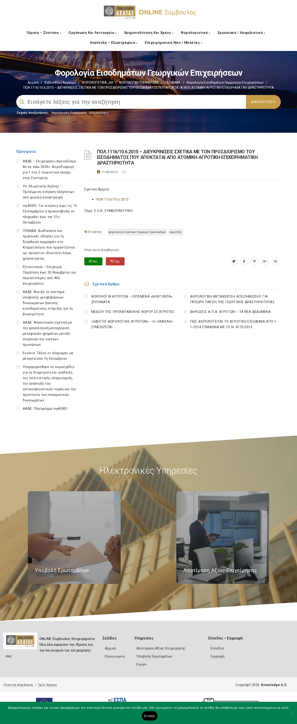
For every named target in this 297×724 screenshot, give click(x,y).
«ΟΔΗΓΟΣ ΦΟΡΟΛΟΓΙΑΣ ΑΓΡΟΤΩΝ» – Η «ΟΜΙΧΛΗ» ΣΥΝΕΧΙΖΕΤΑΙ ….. (132, 324)
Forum (141, 664)
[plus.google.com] (265, 261)
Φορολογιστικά (195, 33)
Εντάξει (149, 716)
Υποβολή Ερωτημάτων (154, 656)
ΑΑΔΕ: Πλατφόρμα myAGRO (45, 408)
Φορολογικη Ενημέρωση (69, 112)
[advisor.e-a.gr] (275, 261)
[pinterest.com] (254, 261)
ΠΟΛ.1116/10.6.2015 (112, 199)
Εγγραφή (217, 656)
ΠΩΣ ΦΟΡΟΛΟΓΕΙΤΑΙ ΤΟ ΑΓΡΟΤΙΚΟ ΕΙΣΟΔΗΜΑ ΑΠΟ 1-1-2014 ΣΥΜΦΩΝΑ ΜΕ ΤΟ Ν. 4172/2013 (234, 324)
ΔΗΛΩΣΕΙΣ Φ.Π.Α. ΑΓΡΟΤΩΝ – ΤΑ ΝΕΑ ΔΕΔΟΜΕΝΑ (230, 312)
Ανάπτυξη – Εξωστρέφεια (113, 43)
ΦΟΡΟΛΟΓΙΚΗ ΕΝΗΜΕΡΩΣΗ (138, 82)
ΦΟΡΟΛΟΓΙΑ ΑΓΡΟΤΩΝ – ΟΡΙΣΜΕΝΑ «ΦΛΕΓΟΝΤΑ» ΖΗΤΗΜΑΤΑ (132, 299)
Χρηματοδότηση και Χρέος (148, 33)
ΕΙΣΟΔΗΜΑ (173, 82)
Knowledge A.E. (274, 685)
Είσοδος (217, 648)
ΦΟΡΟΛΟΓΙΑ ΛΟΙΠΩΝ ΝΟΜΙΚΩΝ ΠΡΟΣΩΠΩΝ (137, 232)
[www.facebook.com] (244, 261)
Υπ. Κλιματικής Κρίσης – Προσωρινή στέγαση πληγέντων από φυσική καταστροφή (48, 191)
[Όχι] (291, 715)
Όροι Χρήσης (47, 684)
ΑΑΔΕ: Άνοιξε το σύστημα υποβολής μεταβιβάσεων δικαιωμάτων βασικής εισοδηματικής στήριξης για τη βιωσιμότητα (48, 303)
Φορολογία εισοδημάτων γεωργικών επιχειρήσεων (225, 82)
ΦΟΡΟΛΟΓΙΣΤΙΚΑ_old (97, 82)
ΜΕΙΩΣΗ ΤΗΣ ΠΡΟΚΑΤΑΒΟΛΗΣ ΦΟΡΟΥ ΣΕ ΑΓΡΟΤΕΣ (132, 312)
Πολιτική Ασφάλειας (18, 684)
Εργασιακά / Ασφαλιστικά (241, 33)
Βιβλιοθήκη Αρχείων (60, 82)
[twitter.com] (234, 261)
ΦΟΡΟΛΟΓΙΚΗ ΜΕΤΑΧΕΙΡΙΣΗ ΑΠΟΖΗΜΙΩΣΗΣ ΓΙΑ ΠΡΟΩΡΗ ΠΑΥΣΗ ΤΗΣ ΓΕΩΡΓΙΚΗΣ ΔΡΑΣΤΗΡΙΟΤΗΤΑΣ (232, 299)
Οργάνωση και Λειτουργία (91, 33)
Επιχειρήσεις (98, 112)
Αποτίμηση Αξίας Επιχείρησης (160, 648)
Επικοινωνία (115, 656)
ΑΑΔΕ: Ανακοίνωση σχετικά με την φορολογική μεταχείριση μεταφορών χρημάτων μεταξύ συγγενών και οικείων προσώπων (47, 333)
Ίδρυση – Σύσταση (43, 33)
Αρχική (33, 82)
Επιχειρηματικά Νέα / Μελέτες (173, 43)
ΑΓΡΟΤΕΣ (175, 232)
